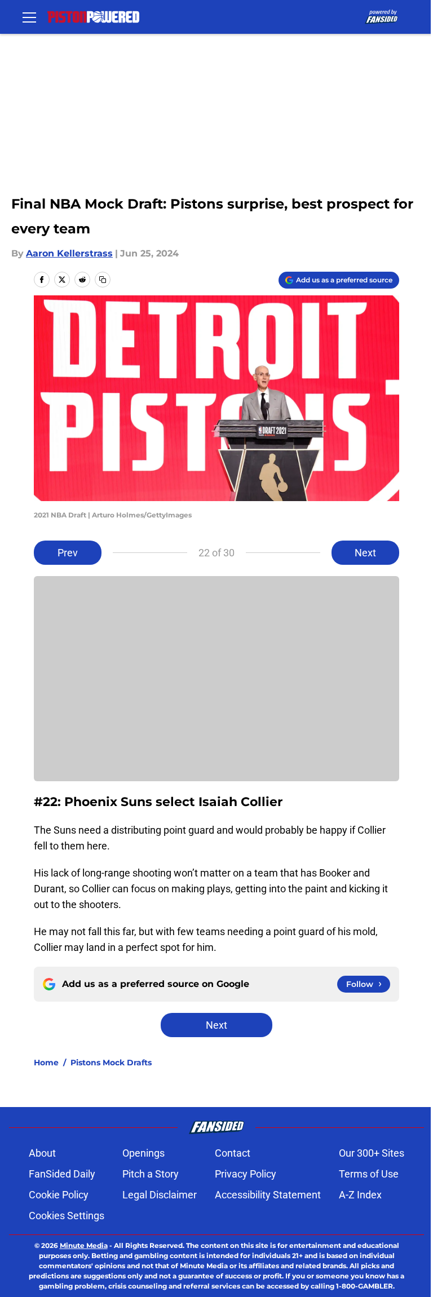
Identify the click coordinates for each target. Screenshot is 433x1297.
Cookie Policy (59, 1195)
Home (46, 1062)
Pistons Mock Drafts (111, 1062)
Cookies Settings (66, 1215)
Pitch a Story (150, 1174)
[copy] (103, 279)
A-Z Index (360, 1195)
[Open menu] (29, 17)
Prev (68, 553)
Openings (143, 1153)
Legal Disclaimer (159, 1195)
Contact (232, 1153)
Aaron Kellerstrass (69, 253)
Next (365, 553)
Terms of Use (369, 1174)
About (42, 1153)
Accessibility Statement (268, 1195)
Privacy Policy (245, 1174)
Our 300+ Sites (371, 1153)
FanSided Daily (62, 1174)
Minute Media (84, 1245)
